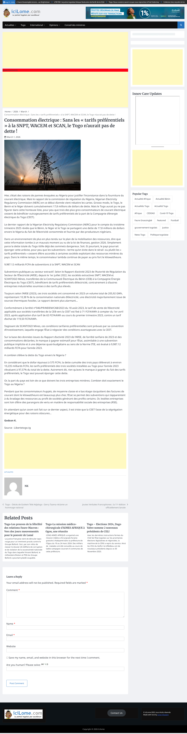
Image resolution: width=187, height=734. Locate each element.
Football (175, 220)
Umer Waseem (163, 715)
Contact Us (117, 712)
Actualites (9, 25)
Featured (161, 220)
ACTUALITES (8, 472)
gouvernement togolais (146, 227)
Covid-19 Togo (167, 213)
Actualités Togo (142, 206)
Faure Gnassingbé (143, 220)
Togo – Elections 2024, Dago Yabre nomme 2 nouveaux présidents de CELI (104, 528)
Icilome (101, 729)
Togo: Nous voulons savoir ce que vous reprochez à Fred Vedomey (125, 2)
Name (10, 623)
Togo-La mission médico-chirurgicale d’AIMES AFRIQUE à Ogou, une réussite (65, 528)
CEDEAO (151, 213)
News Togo (140, 234)
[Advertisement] (65, 50)
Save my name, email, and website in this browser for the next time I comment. (54, 657)
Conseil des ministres (75, 25)
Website (11, 646)
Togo (23, 25)
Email (10, 635)
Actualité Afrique (143, 198)
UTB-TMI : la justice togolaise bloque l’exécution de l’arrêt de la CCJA (70, 2)
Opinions (53, 25)
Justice (165, 227)
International (36, 25)
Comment (13, 590)
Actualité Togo (161, 206)
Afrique (138, 213)
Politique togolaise (159, 234)
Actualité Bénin (163, 198)
